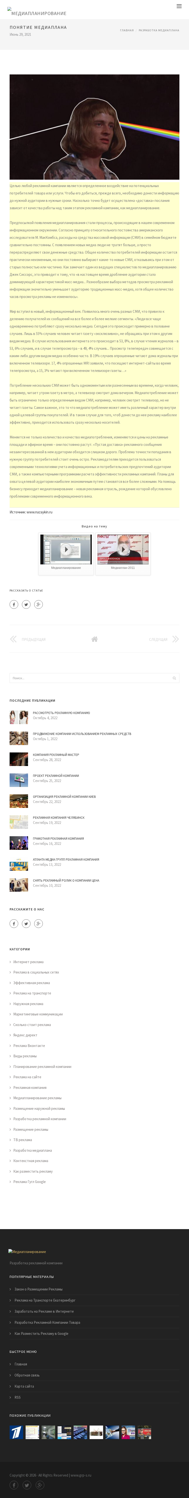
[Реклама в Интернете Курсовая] (80, 1432)
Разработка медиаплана (159, 30)
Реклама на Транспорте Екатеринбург (45, 1300)
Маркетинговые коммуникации (38, 1014)
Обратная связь (27, 1375)
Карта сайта (24, 1386)
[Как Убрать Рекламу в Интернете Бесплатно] (64, 1432)
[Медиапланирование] (37, 9)
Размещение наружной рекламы (39, 1108)
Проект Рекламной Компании (56, 776)
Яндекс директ (25, 1035)
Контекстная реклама (30, 1160)
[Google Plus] (38, 604)
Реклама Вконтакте (29, 1045)
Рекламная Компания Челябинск (58, 818)
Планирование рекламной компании (42, 1066)
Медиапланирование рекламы (37, 1098)
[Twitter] (26, 604)
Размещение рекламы (30, 1129)
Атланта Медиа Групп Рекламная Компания (66, 859)
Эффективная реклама (31, 982)
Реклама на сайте (27, 1077)
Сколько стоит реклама (32, 1024)
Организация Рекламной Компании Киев (64, 797)
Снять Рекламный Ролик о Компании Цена (66, 880)
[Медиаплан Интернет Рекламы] (48, 1432)
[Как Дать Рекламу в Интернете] (128, 1432)
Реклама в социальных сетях (36, 972)
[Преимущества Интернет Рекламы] (112, 1432)
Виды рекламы (25, 1056)
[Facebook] (14, 604)
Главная (127, 30)
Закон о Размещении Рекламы (39, 1289)
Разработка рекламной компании (39, 1118)
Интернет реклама (28, 961)
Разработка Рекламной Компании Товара (47, 1322)
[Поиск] (174, 678)
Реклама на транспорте (32, 993)
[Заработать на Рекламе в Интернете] (16, 1432)
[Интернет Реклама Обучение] (96, 1432)
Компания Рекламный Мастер (56, 755)
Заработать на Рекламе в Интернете (44, 1311)
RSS (18, 1397)
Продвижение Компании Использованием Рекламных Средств (82, 734)
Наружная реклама (28, 1003)
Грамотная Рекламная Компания (58, 838)
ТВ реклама (22, 1139)
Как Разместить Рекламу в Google (41, 1333)
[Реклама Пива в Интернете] (144, 1432)
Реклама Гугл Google (29, 1181)
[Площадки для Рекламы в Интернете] (32, 1432)
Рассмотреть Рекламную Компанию (61, 713)
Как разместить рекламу (33, 1171)
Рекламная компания (30, 1087)
